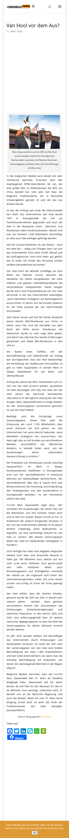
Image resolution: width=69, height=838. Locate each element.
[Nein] (64, 829)
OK (34, 832)
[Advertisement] (34, 72)
